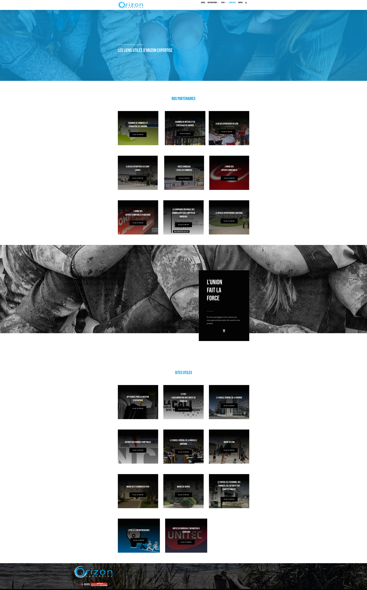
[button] (246, 2)
